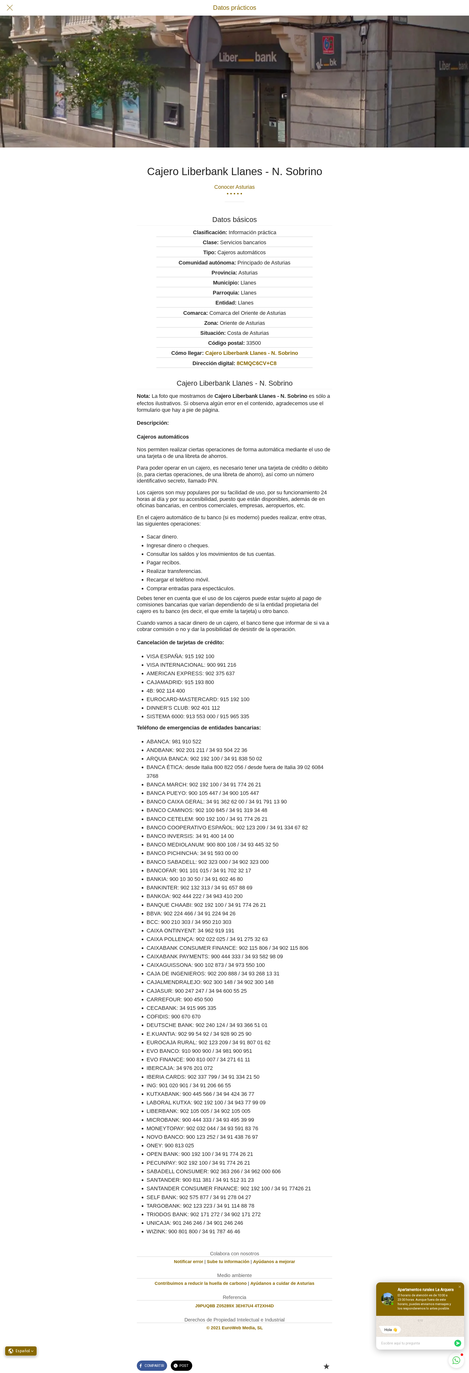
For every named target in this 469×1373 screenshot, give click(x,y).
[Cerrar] (10, 8)
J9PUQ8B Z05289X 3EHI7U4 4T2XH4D (234, 1305)
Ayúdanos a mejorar (274, 1261)
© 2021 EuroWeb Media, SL (234, 1327)
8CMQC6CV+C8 (257, 363)
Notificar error (188, 1261)
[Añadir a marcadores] (326, 1366)
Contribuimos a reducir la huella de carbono (201, 1283)
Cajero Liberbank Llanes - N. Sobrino (251, 353)
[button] (459, 1286)
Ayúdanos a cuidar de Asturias (282, 1283)
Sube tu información (228, 1261)
